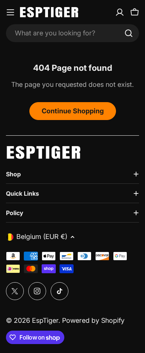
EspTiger (45, 320)
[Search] (128, 33)
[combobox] (72, 33)
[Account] (119, 12)
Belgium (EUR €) (41, 236)
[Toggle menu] (10, 12)
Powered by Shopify (93, 320)
